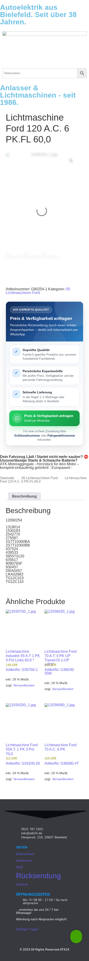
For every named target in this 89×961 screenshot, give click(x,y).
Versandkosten (24, 685)
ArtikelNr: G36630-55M (60, 662)
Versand (22, 884)
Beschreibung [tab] (24, 496)
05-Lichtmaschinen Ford (38, 291)
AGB (19, 867)
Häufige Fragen (27, 929)
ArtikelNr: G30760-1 (23, 661)
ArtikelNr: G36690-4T (61, 754)
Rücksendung (38, 876)
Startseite (7, 478)
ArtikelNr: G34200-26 (23, 754)
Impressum (24, 860)
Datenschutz (25, 854)
